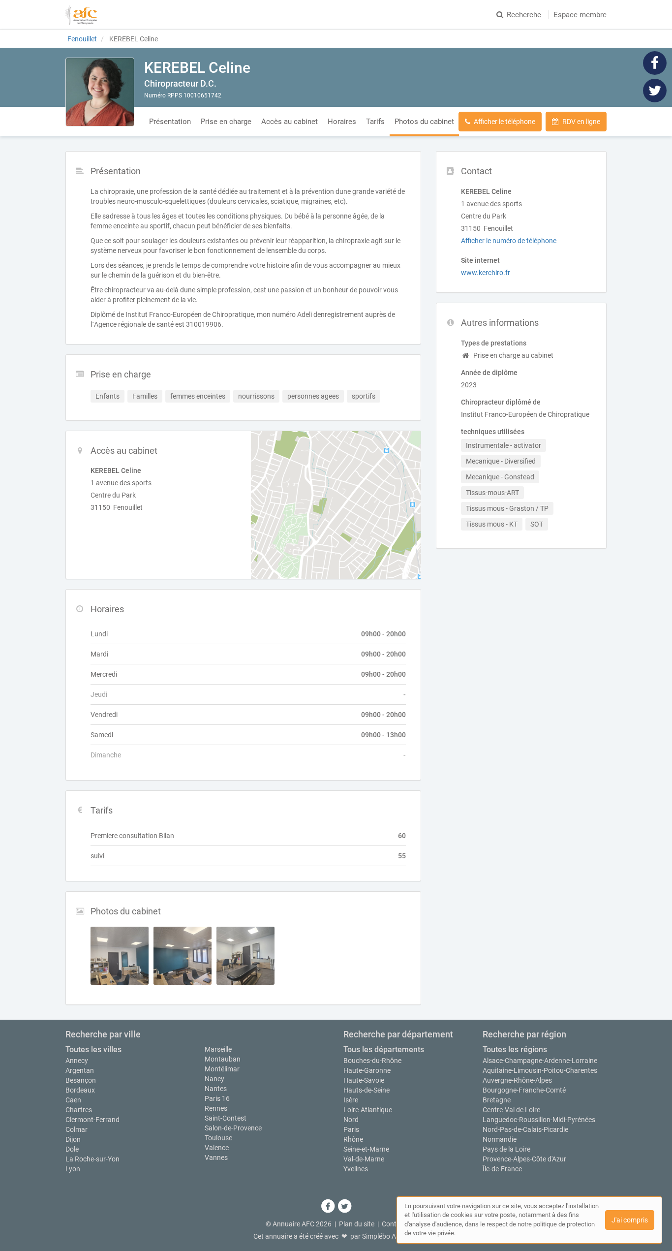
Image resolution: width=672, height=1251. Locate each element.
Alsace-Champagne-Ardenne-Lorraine (540, 1060)
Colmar (76, 1129)
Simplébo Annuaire (390, 1236)
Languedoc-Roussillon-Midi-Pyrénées (539, 1120)
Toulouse (218, 1138)
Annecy (76, 1060)
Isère (350, 1100)
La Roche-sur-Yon (92, 1159)
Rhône (353, 1139)
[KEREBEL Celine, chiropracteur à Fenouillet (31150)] (100, 92)
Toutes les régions (515, 1049)
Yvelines (355, 1169)
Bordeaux (80, 1090)
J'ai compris (629, 1220)
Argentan (79, 1070)
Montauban (223, 1059)
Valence (217, 1148)
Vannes (216, 1157)
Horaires (342, 121)
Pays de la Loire (506, 1149)
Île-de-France (502, 1169)
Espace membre (580, 14)
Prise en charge (226, 121)
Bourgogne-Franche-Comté (524, 1090)
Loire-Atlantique (367, 1110)
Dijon (73, 1139)
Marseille (218, 1049)
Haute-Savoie (363, 1080)
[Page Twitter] (655, 90)
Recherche (524, 14)
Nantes (216, 1089)
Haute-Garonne (367, 1070)
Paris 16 (217, 1098)
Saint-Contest (225, 1118)
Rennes (216, 1108)
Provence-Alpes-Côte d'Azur (524, 1159)
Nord (351, 1120)
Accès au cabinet (289, 121)
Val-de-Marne (363, 1159)
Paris (351, 1129)
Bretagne (497, 1100)
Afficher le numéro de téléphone (508, 241)
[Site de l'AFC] (81, 15)
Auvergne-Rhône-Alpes (517, 1080)
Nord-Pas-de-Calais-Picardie (525, 1129)
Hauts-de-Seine (366, 1090)
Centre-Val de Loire (511, 1110)
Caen (73, 1100)
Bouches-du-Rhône (372, 1060)
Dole (72, 1149)
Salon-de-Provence (233, 1128)
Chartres (78, 1110)
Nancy (214, 1079)
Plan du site (356, 1224)
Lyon (72, 1169)
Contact (394, 1224)
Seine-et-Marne (366, 1149)
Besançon (80, 1080)
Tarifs (375, 121)
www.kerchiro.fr (485, 273)
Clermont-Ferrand (92, 1120)
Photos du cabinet (424, 121)
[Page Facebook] (655, 62)
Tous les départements (383, 1049)
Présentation (170, 121)
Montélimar (222, 1069)
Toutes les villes (93, 1049)
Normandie (500, 1139)
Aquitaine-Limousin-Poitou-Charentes (540, 1070)
